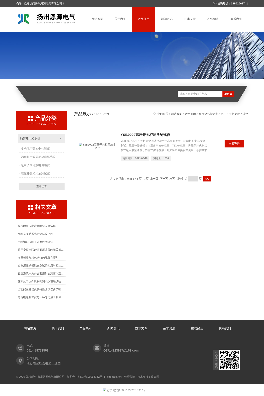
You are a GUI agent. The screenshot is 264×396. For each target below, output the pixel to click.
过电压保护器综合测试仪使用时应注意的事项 (42, 265)
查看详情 (234, 143)
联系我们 (236, 18)
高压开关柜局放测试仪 (35, 173)
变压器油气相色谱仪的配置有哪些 (38, 257)
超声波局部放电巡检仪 (35, 165)
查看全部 (41, 186)
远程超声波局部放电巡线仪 (38, 156)
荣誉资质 (169, 328)
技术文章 (190, 18)
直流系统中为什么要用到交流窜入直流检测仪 (42, 273)
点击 (60, 138)
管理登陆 (129, 376)
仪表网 (155, 376)
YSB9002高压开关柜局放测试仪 (145, 135)
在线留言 (213, 18)
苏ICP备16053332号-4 (91, 376)
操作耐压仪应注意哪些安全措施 (37, 225)
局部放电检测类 (30, 138)
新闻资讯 (167, 18)
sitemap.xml (114, 376)
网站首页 (97, 18)
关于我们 (120, 18)
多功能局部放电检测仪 (35, 148)
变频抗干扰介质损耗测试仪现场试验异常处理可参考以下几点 (42, 281)
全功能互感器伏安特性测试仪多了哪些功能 (42, 289)
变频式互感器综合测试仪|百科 (36, 233)
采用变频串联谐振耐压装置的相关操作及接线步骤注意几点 (42, 249)
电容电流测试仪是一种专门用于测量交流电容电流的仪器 (42, 297)
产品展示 (143, 18)
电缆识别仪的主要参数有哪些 (35, 241)
